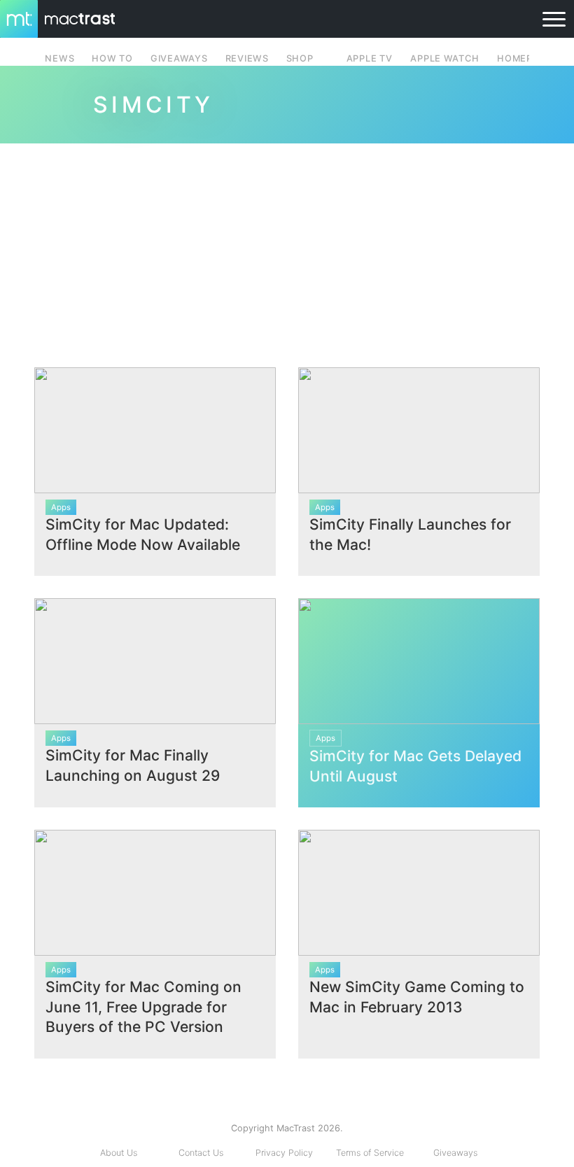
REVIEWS (247, 58)
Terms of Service (370, 1152)
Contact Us (200, 1152)
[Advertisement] (287, 250)
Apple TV (369, 58)
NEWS (59, 58)
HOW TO (112, 58)
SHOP (300, 58)
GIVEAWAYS (179, 58)
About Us (118, 1152)
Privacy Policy (284, 1152)
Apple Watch (444, 58)
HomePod (522, 58)
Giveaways (455, 1152)
